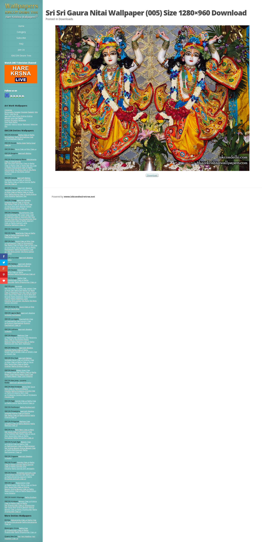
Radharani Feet (21, 196)
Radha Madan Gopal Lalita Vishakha (20, 376)
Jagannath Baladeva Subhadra (18, 330)
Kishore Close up (18, 202)
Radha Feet (26, 387)
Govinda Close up (18, 180)
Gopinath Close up (13, 217)
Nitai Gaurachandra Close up (20, 220)
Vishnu (14, 124)
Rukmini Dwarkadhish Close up (17, 324)
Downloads (66, 19)
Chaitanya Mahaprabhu (9, 111)
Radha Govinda (24, 182)
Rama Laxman (16, 301)
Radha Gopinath (11, 123)
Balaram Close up (25, 501)
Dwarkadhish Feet (13, 321)
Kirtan (18, 116)
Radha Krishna (24, 415)
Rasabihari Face (16, 292)
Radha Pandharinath (27, 407)
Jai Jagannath (11, 115)
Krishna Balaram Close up (20, 489)
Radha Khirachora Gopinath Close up (18, 478)
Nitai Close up (31, 149)
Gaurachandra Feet (13, 215)
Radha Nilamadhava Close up (24, 274)
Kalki (14, 116)
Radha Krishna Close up (16, 194)
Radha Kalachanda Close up (17, 236)
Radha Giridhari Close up (21, 366)
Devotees (24, 112)
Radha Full (26, 290)
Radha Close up (23, 135)
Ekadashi (31, 112)
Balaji (17, 430)
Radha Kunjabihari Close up (23, 438)
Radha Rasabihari (17, 297)
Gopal (23, 215)
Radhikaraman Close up (15, 446)
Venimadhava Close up (15, 139)
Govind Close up (21, 401)
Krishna (24, 116)
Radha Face (18, 290)
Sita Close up (27, 292)
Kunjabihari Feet (13, 434)
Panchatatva (16, 315)
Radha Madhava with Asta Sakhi (19, 343)
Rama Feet (25, 166)
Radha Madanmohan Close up (19, 490)
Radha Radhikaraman (14, 450)
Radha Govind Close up (26, 403)
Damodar (17, 112)
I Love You (12, 114)
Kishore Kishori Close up (18, 208)
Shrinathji (14, 120)
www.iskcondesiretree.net (79, 196)
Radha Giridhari (30, 497)
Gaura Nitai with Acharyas (16, 206)
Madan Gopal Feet (13, 372)
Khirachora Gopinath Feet (16, 475)
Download (152, 175)
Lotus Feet (14, 118)
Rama (10, 122)
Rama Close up (16, 166)
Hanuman (11, 163)
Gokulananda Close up (19, 520)
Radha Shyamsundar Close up (25, 282)
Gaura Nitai (24, 229)
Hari (19, 536)
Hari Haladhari (26, 536)
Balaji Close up (24, 430)
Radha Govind (12, 403)
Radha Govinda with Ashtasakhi (23, 469)
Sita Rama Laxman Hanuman (17, 173)
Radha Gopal (21, 143)
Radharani (26, 124)
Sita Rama (25, 301)
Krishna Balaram (13, 448)
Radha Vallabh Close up (18, 352)
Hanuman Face (21, 288)
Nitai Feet (14, 219)
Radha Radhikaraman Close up (16, 451)
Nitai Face (10, 290)
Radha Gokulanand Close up (17, 168)
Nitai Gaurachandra (25, 219)
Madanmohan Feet (13, 485)
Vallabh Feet (11, 354)
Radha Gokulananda (14, 522)
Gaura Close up (20, 149)
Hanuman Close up (22, 163)
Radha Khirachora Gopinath (17, 477)
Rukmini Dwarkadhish (15, 323)
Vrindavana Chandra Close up (17, 395)
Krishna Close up (18, 413)
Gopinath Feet (26, 217)
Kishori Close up (13, 204)
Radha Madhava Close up (21, 266)
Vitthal (19, 124)
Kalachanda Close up (23, 233)
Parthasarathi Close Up (15, 243)
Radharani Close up (18, 225)
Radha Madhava (24, 423)
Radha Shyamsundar (24, 509)
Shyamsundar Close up (15, 280)
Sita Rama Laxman (13, 252)
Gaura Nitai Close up (23, 247)
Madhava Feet (12, 338)
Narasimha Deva (23, 338)
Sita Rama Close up (21, 170)
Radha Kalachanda (17, 235)
